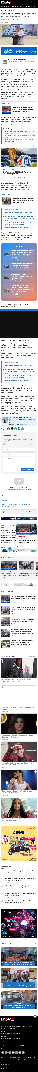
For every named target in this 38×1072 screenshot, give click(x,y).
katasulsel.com (13, 419)
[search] (31, 2)
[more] (35, 943)
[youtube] (19, 1052)
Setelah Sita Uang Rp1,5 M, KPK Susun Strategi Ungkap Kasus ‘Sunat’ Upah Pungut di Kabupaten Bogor (19, 218)
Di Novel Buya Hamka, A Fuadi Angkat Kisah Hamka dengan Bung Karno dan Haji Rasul (20, 887)
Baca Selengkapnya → (22, 546)
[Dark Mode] (28, 2)
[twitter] (12, 428)
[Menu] (35, 2)
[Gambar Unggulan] (19, 45)
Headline (11, 10)
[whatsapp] (15, 428)
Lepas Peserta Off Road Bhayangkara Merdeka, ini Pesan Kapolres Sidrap (21, 277)
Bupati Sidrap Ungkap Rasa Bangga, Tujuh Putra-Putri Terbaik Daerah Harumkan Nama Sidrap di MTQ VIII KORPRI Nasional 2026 (21, 289)
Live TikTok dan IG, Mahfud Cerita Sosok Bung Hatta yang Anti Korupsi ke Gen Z (20, 879)
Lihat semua (16, 64)
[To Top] (35, 1016)
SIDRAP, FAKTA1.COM (9, 69)
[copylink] (22, 428)
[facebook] (8, 428)
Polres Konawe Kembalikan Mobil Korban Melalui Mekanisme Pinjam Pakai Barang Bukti (23, 200)
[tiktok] (23, 1052)
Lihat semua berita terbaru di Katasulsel (17, 227)
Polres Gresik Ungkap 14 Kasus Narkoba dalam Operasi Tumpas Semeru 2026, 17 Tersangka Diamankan (22, 110)
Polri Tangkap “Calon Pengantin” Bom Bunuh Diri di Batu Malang (20, 872)
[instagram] (16, 1052)
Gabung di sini (23, 424)
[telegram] (18, 428)
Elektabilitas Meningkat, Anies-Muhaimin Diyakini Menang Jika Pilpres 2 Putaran (19, 902)
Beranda (3, 10)
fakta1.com (15, 19)
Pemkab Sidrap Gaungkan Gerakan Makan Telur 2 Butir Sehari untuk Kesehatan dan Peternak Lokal (22, 642)
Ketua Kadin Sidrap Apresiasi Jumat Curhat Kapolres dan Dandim (16, 505)
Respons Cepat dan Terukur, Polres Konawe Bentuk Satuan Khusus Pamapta (20, 894)
